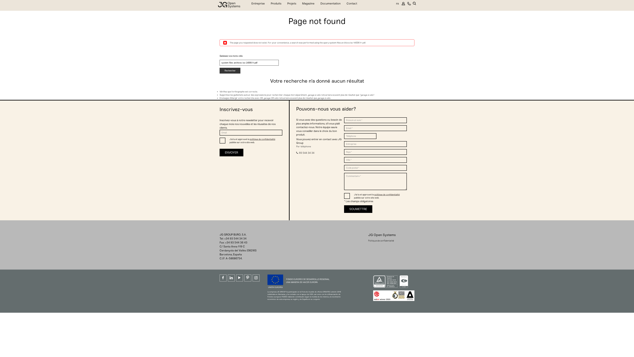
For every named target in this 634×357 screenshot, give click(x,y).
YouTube (239, 278)
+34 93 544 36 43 (236, 242)
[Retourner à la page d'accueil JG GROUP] (229, 5)
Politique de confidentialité (381, 240)
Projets (291, 3)
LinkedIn (231, 278)
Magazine (308, 3)
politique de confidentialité (262, 139)
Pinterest (247, 278)
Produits (276, 3)
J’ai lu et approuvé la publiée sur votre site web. (252, 141)
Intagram (256, 278)
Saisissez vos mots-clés (231, 56)
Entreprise (258, 3)
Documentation (330, 3)
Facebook (223, 278)
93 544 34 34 (306, 152)
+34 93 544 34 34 (235, 238)
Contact (352, 3)
